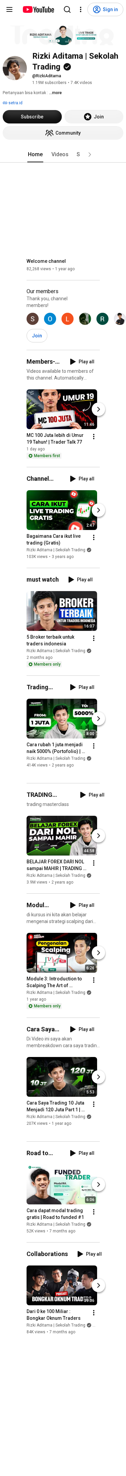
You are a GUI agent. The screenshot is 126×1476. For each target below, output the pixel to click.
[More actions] (93, 436)
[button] (90, 154)
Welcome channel (46, 261)
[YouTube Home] (38, 9)
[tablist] (63, 154)
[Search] (67, 9)
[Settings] (81, 9)
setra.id (15, 103)
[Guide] (9, 9)
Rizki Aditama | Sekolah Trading (56, 550)
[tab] (35, 154)
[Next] (98, 409)
